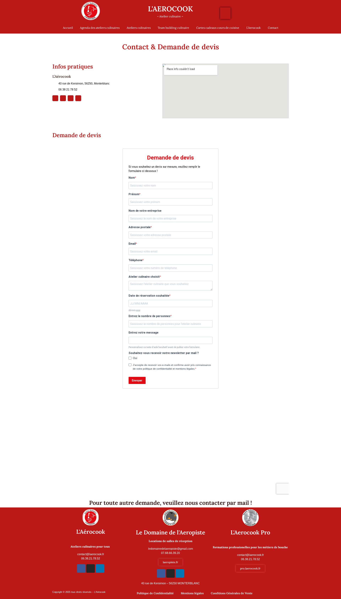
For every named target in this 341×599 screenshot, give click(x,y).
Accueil (68, 27)
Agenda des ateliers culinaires (100, 27)
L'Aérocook (90, 531)
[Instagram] (63, 98)
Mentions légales (192, 593)
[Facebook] (81, 568)
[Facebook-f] (55, 98)
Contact (273, 27)
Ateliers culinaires (139, 27)
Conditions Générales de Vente (232, 593)
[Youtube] (78, 98)
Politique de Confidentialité (155, 593)
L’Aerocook (253, 27)
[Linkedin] (71, 98)
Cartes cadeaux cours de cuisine (217, 27)
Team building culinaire (173, 27)
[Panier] (225, 13)
